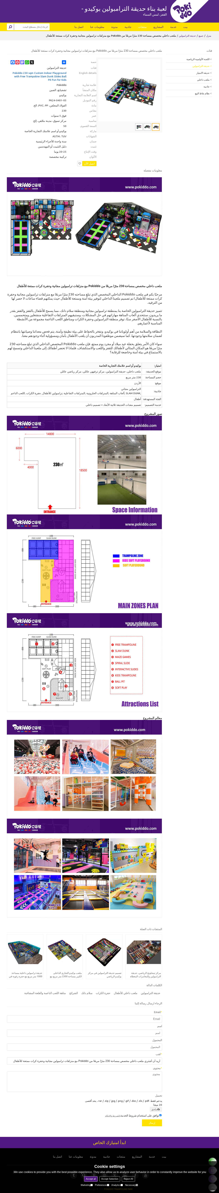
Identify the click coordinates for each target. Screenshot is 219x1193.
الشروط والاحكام (112, 1116)
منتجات (142, 26)
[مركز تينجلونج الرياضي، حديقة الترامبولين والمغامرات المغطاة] (144, 952)
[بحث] (10, 27)
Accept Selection (109, 1179)
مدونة (114, 26)
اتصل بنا (78, 26)
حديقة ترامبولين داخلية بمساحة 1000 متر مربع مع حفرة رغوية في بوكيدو (25, 975)
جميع (201, 35)
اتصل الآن (89, 163)
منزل (208, 35)
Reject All (128, 1179)
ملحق (154, 1109)
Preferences (101, 1185)
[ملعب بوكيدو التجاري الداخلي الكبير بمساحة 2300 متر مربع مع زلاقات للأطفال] (65, 952)
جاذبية (128, 26)
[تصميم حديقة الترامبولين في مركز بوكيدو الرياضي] (104, 952)
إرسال (152, 1122)
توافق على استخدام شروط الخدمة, (132, 1115)
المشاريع (158, 26)
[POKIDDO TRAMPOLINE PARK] (191, 11)
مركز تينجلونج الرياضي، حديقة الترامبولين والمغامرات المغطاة (145, 975)
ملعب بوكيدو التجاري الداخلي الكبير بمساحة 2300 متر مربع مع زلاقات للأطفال (66, 975)
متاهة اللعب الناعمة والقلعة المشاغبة (45, 993)
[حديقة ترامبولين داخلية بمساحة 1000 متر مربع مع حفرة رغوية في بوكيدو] (25, 952)
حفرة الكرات (103, 993)
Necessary (130, 1185)
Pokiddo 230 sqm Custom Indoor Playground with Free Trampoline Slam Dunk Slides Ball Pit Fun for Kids (39, 76)
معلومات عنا (97, 26)
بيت (185, 26)
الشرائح (73, 993)
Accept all (91, 1179)
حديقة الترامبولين (187, 35)
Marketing (86, 1185)
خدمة (173, 26)
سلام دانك (86, 993)
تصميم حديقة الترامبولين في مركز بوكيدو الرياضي (104, 975)
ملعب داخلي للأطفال (125, 993)
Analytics (116, 1185)
